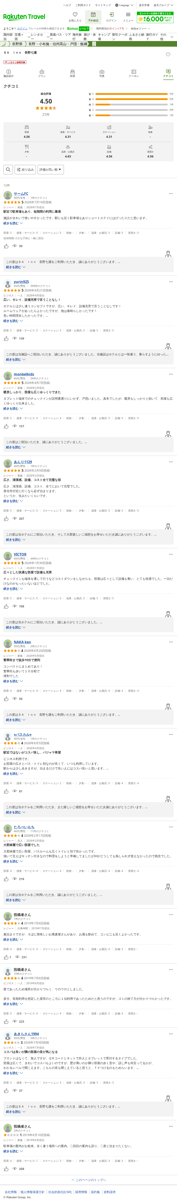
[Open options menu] (171, 193)
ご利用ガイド (83, 5)
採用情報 (81, 1192)
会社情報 (11, 1192)
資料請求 (110, 1192)
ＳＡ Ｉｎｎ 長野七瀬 (20, 52)
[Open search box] (8, 169)
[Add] (168, 54)
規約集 (95, 1192)
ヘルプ (67, 5)
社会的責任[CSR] (59, 1192)
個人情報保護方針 (33, 1192)
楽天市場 (144, 5)
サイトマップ (103, 5)
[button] (25, 195)
